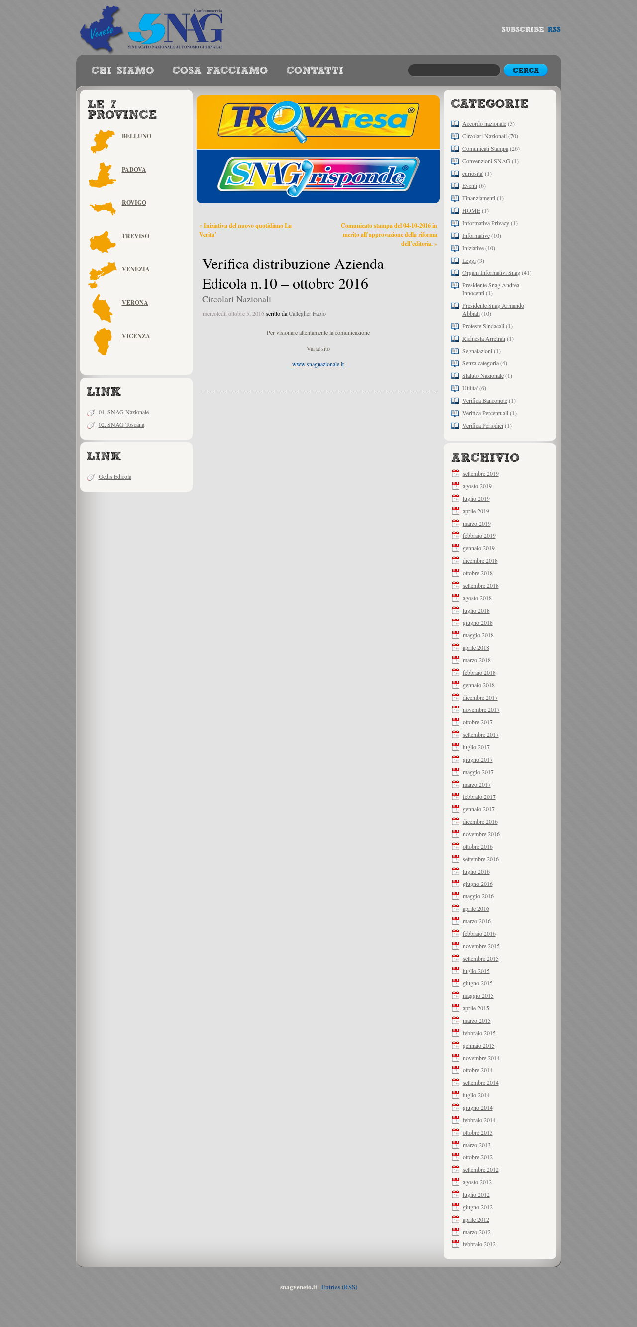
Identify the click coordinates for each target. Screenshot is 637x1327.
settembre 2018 (481, 585)
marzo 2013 (477, 1145)
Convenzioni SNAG (486, 161)
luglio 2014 (476, 1095)
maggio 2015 (478, 995)
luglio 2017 (476, 747)
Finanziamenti (478, 198)
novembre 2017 (481, 709)
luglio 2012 (476, 1194)
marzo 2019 (477, 523)
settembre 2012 (481, 1169)
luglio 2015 (476, 970)
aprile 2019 (476, 511)
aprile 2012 (476, 1219)
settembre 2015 (481, 958)
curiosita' (472, 173)
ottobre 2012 (478, 1157)
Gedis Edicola (115, 476)
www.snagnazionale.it (318, 364)
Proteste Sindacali (483, 326)
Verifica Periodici (482, 425)
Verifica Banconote (484, 400)
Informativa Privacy (485, 223)
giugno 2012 (478, 1207)
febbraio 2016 (479, 933)
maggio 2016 (478, 896)
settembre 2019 (481, 473)
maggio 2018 (478, 635)
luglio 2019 (476, 498)
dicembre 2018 (480, 560)
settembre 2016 (481, 859)
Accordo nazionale (484, 123)
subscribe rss (531, 32)
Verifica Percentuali (485, 413)
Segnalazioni (477, 350)
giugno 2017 (478, 759)
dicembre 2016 (480, 821)
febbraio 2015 (479, 1033)
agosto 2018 (477, 598)
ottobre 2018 (478, 573)
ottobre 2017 (478, 722)
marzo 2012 (477, 1232)
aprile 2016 (476, 908)
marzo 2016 (477, 921)
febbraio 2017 (479, 796)
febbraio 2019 (479, 535)
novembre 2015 (481, 946)
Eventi (469, 185)
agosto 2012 (477, 1182)
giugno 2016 (478, 883)
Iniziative (473, 248)
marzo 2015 (477, 1020)
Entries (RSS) (339, 1286)
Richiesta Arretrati (483, 338)
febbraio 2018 (479, 672)
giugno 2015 (478, 983)
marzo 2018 (477, 660)
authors (220, 70)
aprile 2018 (476, 647)
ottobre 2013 (478, 1132)
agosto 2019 (477, 486)
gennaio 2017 (479, 809)
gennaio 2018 (479, 685)
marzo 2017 (477, 784)
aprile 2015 (476, 1008)
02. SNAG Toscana (121, 424)
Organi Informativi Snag (491, 272)
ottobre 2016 (478, 846)
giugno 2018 (478, 622)
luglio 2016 (476, 871)
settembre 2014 (481, 1082)
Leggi (469, 260)
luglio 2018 (476, 610)
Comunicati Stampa (485, 148)
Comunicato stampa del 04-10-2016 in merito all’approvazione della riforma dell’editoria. (389, 234)
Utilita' (470, 388)
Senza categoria (480, 363)
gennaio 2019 (479, 548)
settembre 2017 (481, 734)
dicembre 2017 (480, 697)
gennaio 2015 (479, 1045)
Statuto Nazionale (483, 375)
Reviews (122, 70)
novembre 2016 (481, 834)
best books (314, 70)
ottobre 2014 (478, 1070)
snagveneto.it (153, 27)
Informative (476, 235)
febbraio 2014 (479, 1120)
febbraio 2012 (479, 1244)
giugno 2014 (478, 1107)
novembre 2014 (481, 1058)
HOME (471, 210)
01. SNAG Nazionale (124, 412)
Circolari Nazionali (484, 136)
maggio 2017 (478, 772)
